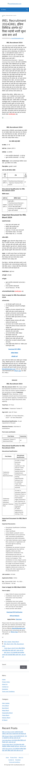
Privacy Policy (6, 682)
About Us (4, 684)
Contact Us (5, 686)
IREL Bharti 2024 (8, 644)
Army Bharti (5, 705)
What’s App (14, 632)
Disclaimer (5, 689)
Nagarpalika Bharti (7, 713)
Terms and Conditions (8, 691)
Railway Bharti (6, 717)
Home (3, 679)
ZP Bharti (4, 720)
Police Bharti (5, 715)
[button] (27, 9)
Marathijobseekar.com (8, 369)
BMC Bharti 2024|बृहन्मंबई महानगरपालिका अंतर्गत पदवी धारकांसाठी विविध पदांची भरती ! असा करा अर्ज (14, 655)
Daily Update (7, 641)
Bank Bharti (5, 708)
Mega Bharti (15, 641)
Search (4, 664)
